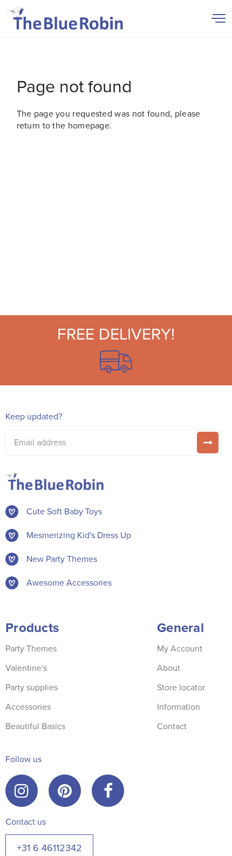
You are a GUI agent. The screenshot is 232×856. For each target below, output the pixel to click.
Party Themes (31, 648)
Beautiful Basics (35, 726)
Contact (172, 726)
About (168, 668)
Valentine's (26, 668)
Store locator (181, 687)
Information (178, 707)
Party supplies (31, 687)
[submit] (208, 442)
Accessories (28, 707)
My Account (179, 648)
